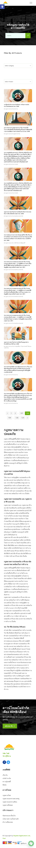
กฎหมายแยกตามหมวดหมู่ (11, 799)
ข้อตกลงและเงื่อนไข (9, 816)
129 (22, 418)
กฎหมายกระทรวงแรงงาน (11, 109)
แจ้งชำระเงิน (7, 778)
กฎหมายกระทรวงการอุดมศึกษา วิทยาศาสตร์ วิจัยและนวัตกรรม (17, 347)
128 (17, 418)
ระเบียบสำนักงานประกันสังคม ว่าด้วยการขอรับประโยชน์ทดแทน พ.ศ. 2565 (16, 105)
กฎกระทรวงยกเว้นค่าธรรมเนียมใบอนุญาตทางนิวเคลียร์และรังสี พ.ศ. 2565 (16, 343)
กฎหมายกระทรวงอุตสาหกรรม (12, 134)
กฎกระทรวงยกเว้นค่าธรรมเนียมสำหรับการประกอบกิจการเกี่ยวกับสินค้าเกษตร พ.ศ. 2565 (17, 212)
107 (21, 413)
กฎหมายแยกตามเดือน (10, 802)
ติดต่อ (4, 785)
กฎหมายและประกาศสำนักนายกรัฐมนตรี (15, 243)
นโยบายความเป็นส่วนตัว (11, 819)
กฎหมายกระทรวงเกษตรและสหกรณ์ (14, 216)
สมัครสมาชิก (9, 726)
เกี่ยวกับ (5, 775)
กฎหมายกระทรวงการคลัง (11, 164)
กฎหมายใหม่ (7, 795)
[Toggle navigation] (31, 2)
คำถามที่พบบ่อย (8, 822)
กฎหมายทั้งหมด (8, 805)
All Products (17, 53)
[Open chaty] (31, 843)
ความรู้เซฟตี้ (7, 782)
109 (9, 418)
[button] (2, 6)
